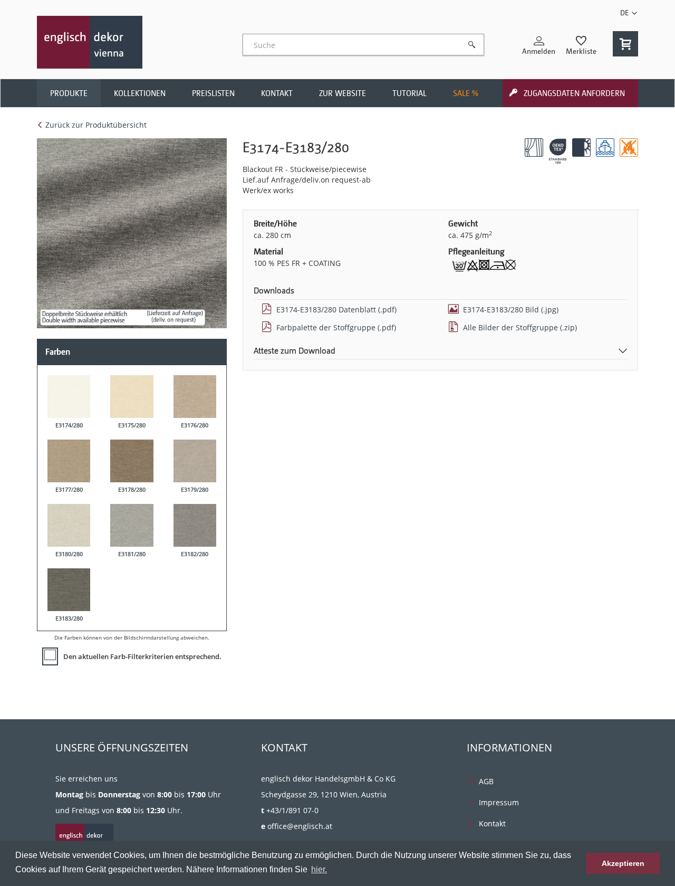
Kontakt (277, 93)
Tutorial (409, 93)
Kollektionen (140, 93)
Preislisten (213, 93)
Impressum (499, 802)
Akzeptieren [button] (623, 863)
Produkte (69, 93)
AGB (486, 781)
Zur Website (342, 93)
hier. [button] (319, 869)
